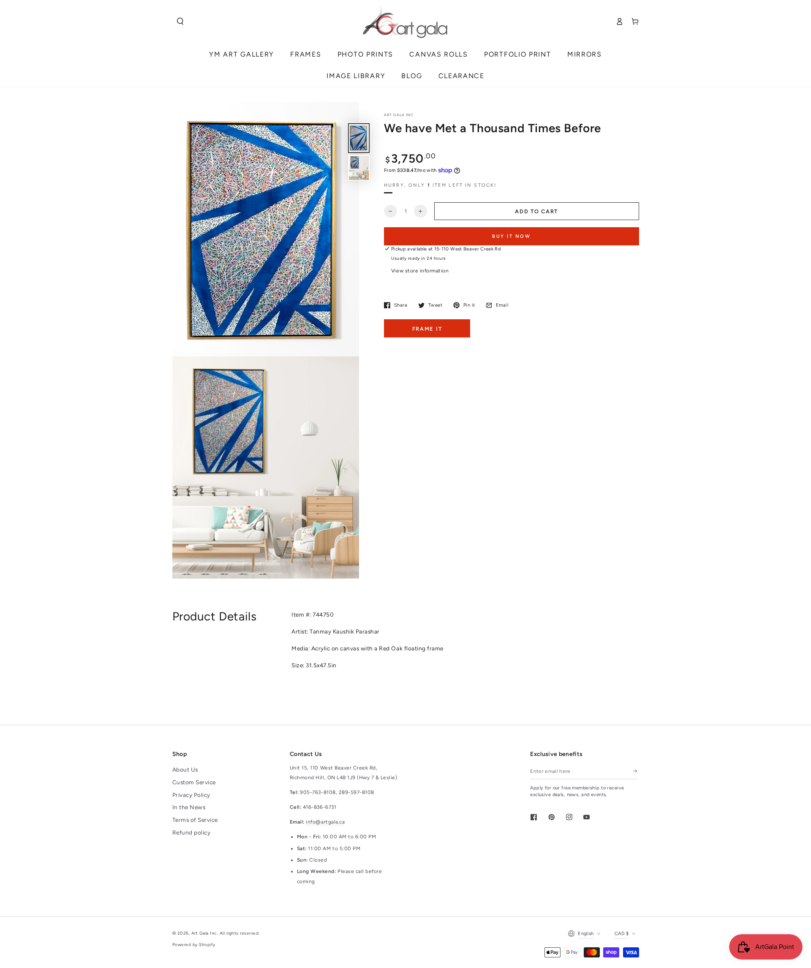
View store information (420, 271)
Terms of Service (195, 819)
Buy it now (511, 236)
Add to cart (536, 211)
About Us (185, 769)
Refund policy (191, 832)
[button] (180, 21)
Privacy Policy (191, 794)
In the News (189, 807)
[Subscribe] (635, 771)
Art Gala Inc (204, 933)
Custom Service (194, 782)
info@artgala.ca (325, 822)
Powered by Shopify (193, 944)
